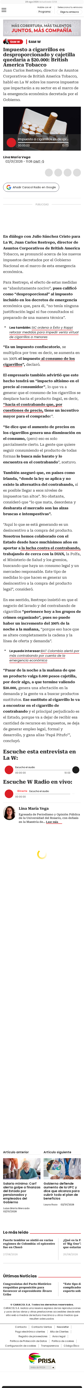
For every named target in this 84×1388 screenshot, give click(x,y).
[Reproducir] (11, 142)
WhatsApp (77, 172)
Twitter (58, 172)
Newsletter (63, 1327)
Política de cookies (63, 1341)
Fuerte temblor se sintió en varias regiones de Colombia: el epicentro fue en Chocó (29, 1244)
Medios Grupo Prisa (42, 1367)
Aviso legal (58, 1336)
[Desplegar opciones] (74, 142)
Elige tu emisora (69, 12)
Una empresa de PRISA (42, 1357)
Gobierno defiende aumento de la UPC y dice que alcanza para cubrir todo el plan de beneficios (62, 1191)
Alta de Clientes (59, 1331)
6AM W (35, 41)
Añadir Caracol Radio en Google (34, 187)
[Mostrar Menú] (4, 10)
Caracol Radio (19, 10)
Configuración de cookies (20, 1345)
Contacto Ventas (41, 1327)
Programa (44, 12)
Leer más (52, 821)
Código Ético (71, 1345)
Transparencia (50, 1345)
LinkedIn (67, 172)
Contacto (21, 1327)
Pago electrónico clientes (30, 1331)
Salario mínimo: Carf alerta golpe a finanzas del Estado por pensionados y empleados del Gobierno (21, 1192)
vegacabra (33, 157)
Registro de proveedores (33, 1336)
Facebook (49, 172)
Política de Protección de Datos (28, 1341)
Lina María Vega (16, 157)
